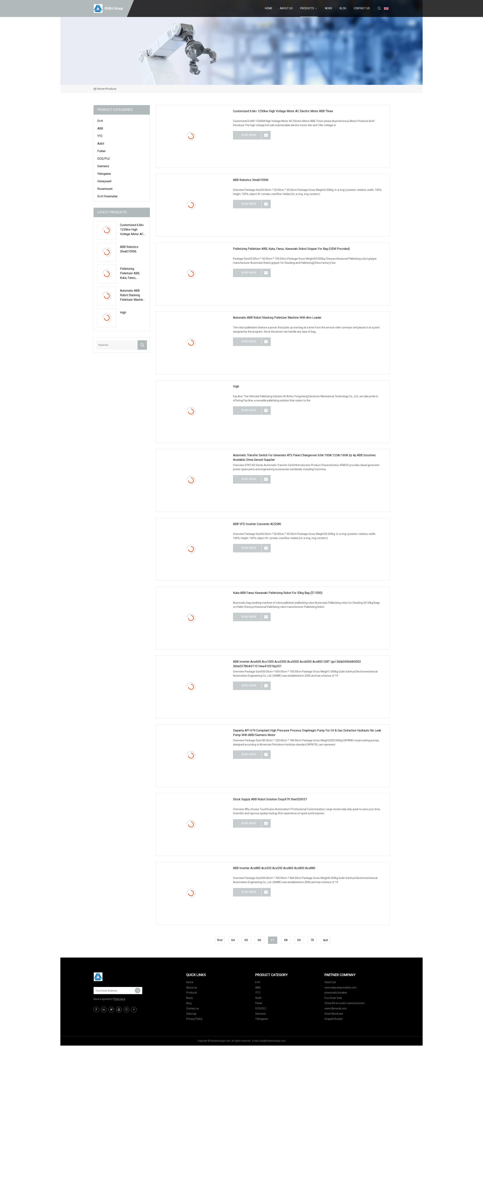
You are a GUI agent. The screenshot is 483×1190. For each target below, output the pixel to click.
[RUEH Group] (112, 976)
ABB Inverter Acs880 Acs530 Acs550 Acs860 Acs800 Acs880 (274, 868)
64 (233, 940)
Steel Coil (330, 982)
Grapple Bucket (334, 1018)
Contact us (362, 8)
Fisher (101, 151)
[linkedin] (104, 1009)
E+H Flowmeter (107, 196)
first (219, 940)
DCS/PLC (103, 158)
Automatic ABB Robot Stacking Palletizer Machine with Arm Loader (277, 317)
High (236, 386)
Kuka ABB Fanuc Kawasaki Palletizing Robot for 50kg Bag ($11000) (277, 593)
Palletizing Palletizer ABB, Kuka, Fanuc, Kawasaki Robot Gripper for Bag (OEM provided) (291, 249)
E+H (100, 121)
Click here (119, 999)
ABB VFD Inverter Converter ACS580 (257, 524)
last (325, 940)
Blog (343, 8)
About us (286, 8)
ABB (100, 128)
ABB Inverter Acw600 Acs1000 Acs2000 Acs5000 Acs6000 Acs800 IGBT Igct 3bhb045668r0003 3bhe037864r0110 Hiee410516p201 (297, 664)
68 (286, 940)
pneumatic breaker (336, 992)
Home (268, 8)
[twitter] (111, 1009)
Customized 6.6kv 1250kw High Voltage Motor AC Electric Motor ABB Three (283, 111)
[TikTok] (134, 1009)
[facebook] (96, 1009)
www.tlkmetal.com (336, 1008)
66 (259, 940)
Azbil (100, 143)
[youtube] (119, 1009)
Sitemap (191, 1013)
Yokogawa (104, 174)
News (328, 8)
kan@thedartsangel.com (273, 1041)
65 (246, 940)
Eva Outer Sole (333, 997)
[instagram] (126, 1009)
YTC (100, 136)
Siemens (103, 166)
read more (249, 135)
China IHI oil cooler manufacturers (345, 1003)
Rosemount (104, 189)
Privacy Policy (194, 1018)
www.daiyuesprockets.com (341, 987)
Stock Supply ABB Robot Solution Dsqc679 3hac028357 (270, 799)
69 (299, 940)
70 (312, 940)
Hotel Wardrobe (334, 1013)
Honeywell (104, 181)
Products (307, 8)
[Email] (137, 990)
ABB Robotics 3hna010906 (250, 180)
